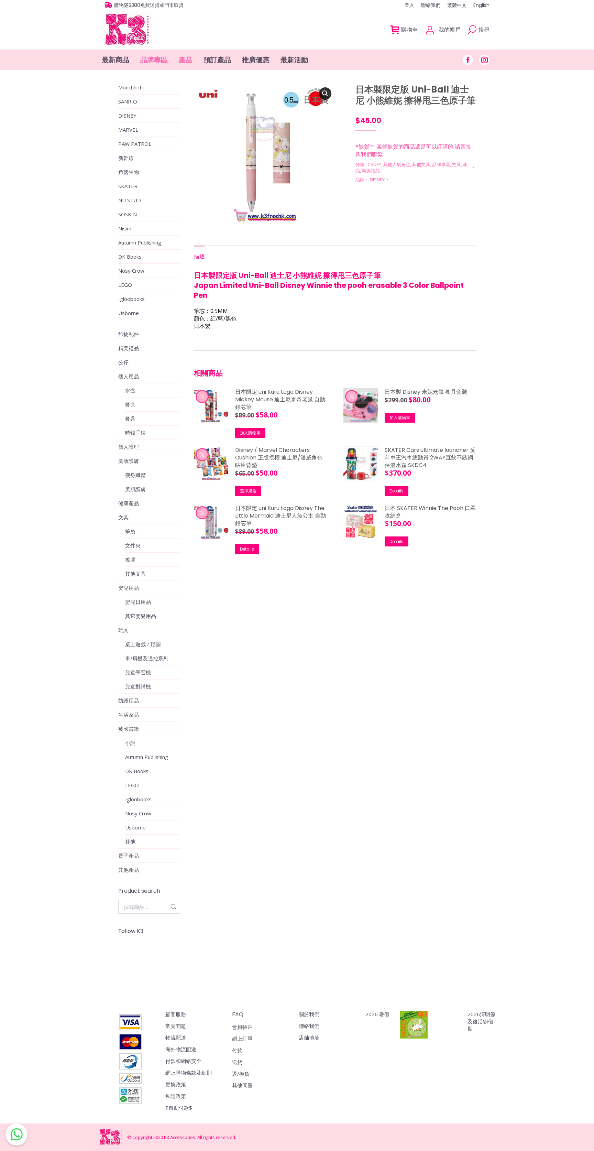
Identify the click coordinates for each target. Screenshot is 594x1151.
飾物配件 (128, 333)
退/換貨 (241, 1073)
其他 (130, 841)
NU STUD (129, 200)
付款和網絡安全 (183, 1060)
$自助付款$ (178, 1107)
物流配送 (175, 1037)
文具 (456, 164)
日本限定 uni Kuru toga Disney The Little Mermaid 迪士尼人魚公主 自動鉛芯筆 (280, 515)
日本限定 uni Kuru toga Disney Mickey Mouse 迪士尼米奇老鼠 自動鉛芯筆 (280, 399)
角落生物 (128, 172)
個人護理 (128, 446)
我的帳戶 (450, 30)
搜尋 (172, 907)
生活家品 (128, 714)
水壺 (130, 390)
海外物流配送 (180, 1049)
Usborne (128, 313)
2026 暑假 (377, 1014)
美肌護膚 (135, 489)
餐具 (130, 418)
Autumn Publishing (139, 242)
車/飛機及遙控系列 (146, 658)
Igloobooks (131, 298)
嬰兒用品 (128, 587)
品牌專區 (441, 164)
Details (396, 491)
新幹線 (126, 157)
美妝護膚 (128, 460)
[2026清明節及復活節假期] (414, 1025)
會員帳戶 (242, 1026)
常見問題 (175, 1025)
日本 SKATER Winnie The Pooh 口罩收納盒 (430, 512)
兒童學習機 (138, 672)
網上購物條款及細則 (188, 1072)
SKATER (128, 186)
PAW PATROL (134, 143)
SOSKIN (127, 214)
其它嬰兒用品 (140, 615)
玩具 (123, 630)
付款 (237, 1050)
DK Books (130, 256)
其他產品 (128, 869)
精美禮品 (371, 170)
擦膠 (130, 559)
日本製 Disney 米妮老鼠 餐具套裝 (426, 392)
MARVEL (128, 129)
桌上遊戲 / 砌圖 (143, 644)
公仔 (123, 362)
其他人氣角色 (396, 164)
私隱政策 (175, 1096)
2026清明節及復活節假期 (481, 1021)
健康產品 (128, 503)
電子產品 (128, 855)
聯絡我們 (309, 1025)
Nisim (124, 228)
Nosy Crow (131, 270)
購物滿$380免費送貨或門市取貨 (149, 5)
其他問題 (242, 1085)
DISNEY (373, 164)
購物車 (409, 30)
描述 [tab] (199, 256)
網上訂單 (242, 1038)
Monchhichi (131, 87)
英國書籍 (128, 728)
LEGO (125, 284)
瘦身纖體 (135, 474)
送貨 (237, 1061)
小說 (130, 742)
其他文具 (421, 164)
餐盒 (130, 404)
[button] (325, 93)
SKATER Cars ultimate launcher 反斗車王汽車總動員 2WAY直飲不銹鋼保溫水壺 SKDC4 (430, 457)
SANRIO (127, 101)
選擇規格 (248, 491)
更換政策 (175, 1084)
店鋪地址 (309, 1037)
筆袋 (130, 531)
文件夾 (133, 545)
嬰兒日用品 (138, 601)
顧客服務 (175, 1014)
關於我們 (309, 1014)
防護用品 (128, 700)
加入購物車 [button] (250, 433)
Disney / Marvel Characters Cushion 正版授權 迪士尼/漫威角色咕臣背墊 (278, 457)
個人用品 (128, 376)
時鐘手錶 (135, 432)
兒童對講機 (138, 686)
